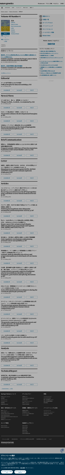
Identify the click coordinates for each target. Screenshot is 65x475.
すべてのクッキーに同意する (7, 472)
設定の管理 (22, 467)
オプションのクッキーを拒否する (20, 472)
